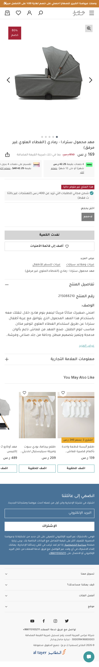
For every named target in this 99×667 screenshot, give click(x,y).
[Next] (8, 80)
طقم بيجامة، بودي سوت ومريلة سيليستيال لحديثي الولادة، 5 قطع (39, 449)
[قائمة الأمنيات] (63, 393)
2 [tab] (53, 137)
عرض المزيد (86, 346)
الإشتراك (49, 526)
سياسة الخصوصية (75, 545)
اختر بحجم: (87, 208)
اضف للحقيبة (76, 468)
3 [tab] (49, 137)
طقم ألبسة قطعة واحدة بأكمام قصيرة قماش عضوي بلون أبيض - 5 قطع (77, 449)
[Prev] (90, 80)
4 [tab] (46, 137)
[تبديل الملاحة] (91, 13)
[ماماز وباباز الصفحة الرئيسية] (79, 13)
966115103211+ (57, 553)
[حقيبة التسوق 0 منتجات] (7, 13)
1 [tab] (57, 137)
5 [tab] (42, 137)
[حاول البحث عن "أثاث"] (40, 13)
